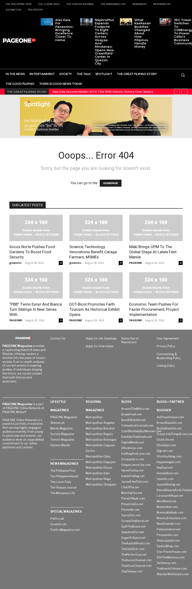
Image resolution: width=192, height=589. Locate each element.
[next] (184, 92)
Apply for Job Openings (101, 338)
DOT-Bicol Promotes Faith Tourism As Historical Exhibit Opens (94, 309)
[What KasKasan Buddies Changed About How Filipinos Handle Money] (126, 21)
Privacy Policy (166, 346)
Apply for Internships (99, 346)
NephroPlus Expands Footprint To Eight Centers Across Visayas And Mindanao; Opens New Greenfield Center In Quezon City (104, 41)
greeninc (15, 262)
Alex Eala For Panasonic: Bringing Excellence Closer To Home (64, 30)
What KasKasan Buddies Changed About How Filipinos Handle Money (142, 33)
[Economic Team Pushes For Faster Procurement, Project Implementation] (156, 285)
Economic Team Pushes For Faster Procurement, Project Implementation (154, 309)
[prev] (177, 92)
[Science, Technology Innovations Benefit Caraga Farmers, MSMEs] (96, 228)
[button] (183, 75)
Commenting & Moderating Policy (169, 356)
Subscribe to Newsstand (130, 340)
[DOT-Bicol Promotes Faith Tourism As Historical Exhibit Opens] (96, 285)
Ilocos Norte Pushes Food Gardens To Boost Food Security (32, 251)
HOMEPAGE (110, 183)
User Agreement (168, 338)
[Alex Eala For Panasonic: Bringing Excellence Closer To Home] (47, 21)
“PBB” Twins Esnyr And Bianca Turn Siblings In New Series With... (35, 309)
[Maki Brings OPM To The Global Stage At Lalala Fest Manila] (156, 228)
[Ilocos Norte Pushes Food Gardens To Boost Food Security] (36, 228)
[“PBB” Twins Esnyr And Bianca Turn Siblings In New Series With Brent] (36, 285)
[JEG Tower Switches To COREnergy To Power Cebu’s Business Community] (165, 21)
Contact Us (57, 338)
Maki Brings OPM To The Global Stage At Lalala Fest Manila (153, 251)
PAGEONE (135, 262)
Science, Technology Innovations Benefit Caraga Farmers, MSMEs (93, 251)
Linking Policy (166, 366)
